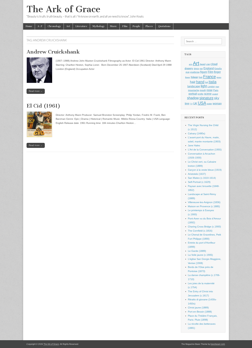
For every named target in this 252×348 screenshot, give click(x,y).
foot (200, 77)
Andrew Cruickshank (53, 52)
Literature (81, 26)
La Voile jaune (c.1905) (200, 254)
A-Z (40, 26)
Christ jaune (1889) (198, 307)
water (209, 104)
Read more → (36, 91)
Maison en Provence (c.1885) (204, 206)
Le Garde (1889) (197, 251)
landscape (193, 86)
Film (124, 26)
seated (215, 94)
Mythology (99, 26)
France (209, 76)
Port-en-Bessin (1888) (200, 311)
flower (187, 77)
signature (206, 98)
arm (190, 64)
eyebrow (195, 72)
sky (216, 98)
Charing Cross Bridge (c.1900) (204, 226)
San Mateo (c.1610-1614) (202, 177)
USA (202, 103)
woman (217, 103)
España (218, 68)
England (208, 68)
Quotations (164, 26)
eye (188, 72)
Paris (215, 90)
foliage (194, 77)
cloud (214, 64)
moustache (193, 90)
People (136, 26)
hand (200, 82)
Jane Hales (194, 145)
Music (113, 26)
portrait (193, 93)
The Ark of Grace (63, 9)
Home (29, 26)
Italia (213, 82)
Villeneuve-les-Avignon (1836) (204, 202)
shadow (193, 98)
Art (68, 26)
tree (187, 103)
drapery (189, 68)
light (204, 86)
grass (219, 77)
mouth (203, 90)
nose (210, 90)
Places (149, 26)
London (211, 86)
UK (195, 103)
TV (191, 104)
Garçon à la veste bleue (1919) (205, 169)
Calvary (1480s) (196, 133)
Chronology (54, 26)
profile (200, 94)
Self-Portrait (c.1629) (199, 182)
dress (196, 68)
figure (203, 71)
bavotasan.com (218, 344)
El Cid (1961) (43, 106)
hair (192, 82)
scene (208, 93)
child (208, 64)
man (217, 87)
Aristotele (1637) (197, 174)
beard (202, 64)
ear (201, 68)
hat (206, 82)
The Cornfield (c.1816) (200, 230)
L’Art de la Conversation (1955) (205, 149)
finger (217, 71)
